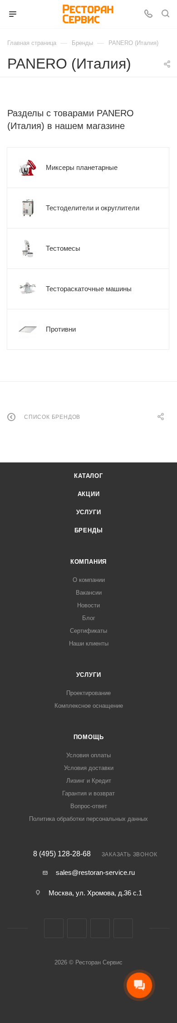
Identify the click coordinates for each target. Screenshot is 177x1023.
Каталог (88, 475)
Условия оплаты (88, 755)
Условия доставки (88, 768)
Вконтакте (54, 928)
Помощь (89, 737)
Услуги (88, 512)
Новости (88, 605)
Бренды (88, 530)
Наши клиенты (88, 643)
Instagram (77, 928)
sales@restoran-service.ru (95, 872)
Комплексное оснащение (88, 705)
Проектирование (88, 693)
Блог (88, 618)
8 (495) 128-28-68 (62, 854)
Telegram (100, 928)
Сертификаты (88, 630)
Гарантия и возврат (88, 793)
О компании (89, 579)
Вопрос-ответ (88, 806)
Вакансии (89, 592)
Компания (88, 561)
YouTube (123, 928)
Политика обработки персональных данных (88, 818)
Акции (89, 494)
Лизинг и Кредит (88, 780)
